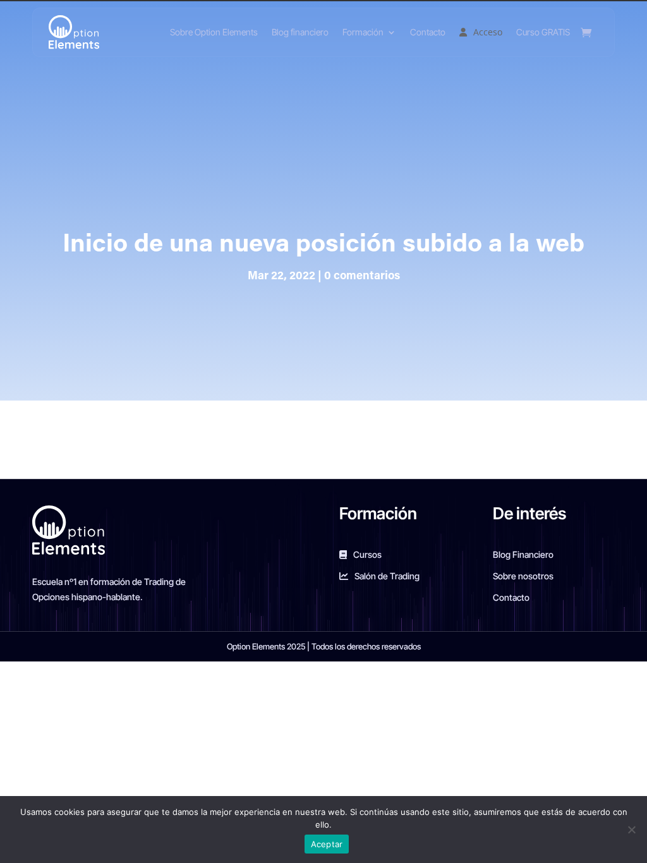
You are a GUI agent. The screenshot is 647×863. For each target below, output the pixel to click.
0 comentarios (362, 276)
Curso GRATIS (543, 32)
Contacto (427, 32)
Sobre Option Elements (214, 32)
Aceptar (327, 844)
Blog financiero (300, 32)
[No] (631, 829)
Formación (363, 32)
